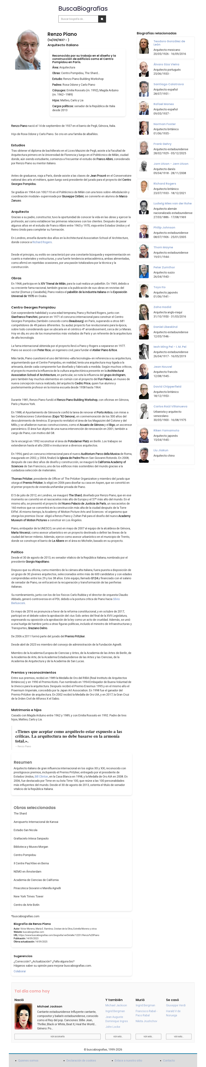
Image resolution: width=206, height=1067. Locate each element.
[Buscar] (102, 19)
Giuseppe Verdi (176, 1005)
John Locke (112, 1026)
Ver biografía (58, 1037)
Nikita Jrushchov (146, 1021)
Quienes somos (28, 1060)
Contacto (169, 1060)
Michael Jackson (116, 1005)
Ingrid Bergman (115, 1011)
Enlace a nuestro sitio (128, 1060)
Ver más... (118, 1037)
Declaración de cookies (81, 1060)
